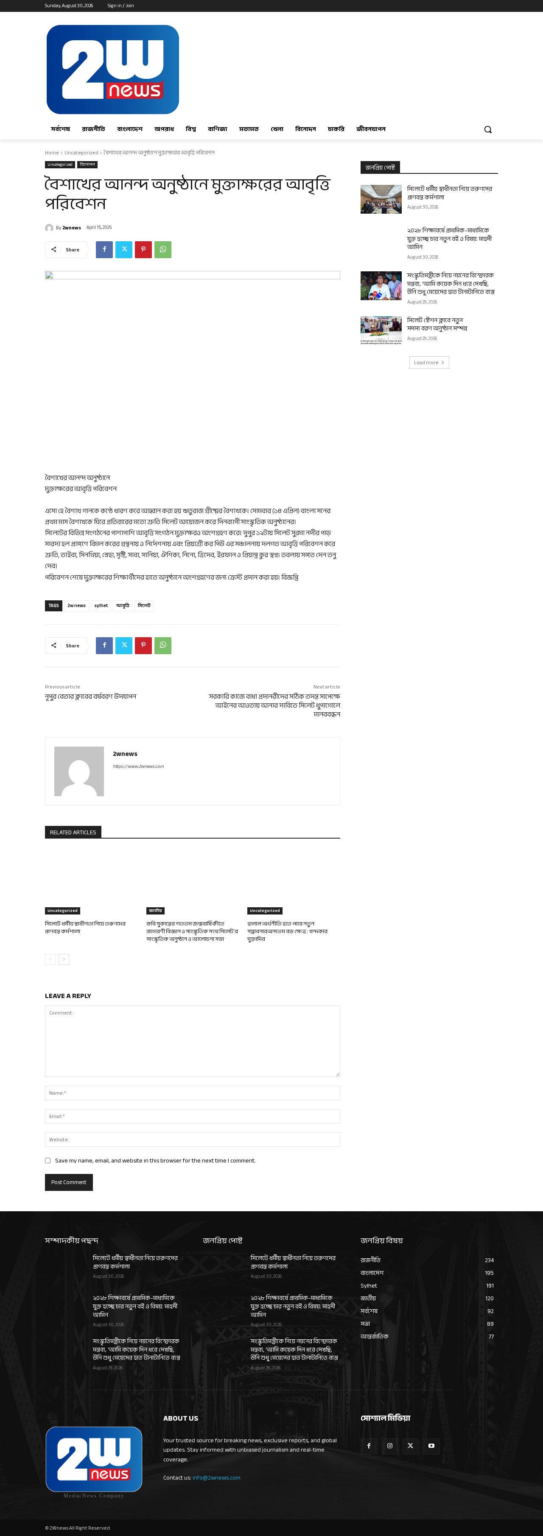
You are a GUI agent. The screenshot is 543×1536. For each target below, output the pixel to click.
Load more (426, 362)
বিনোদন (87, 164)
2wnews (71, 227)
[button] (488, 129)
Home (52, 152)
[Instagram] (389, 1446)
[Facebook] (104, 249)
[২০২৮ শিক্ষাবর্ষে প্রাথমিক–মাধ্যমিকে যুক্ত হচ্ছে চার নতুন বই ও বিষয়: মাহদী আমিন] (381, 240)
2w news (76, 605)
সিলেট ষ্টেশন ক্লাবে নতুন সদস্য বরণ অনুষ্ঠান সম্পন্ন (437, 325)
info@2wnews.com (217, 1477)
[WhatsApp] (162, 249)
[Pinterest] (143, 249)
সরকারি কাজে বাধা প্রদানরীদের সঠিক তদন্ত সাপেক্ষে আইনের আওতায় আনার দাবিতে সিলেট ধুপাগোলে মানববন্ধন (274, 705)
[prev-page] (50, 959)
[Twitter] (123, 249)
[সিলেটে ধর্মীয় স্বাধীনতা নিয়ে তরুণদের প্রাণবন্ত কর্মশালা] (91, 882)
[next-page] (64, 959)
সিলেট (144, 605)
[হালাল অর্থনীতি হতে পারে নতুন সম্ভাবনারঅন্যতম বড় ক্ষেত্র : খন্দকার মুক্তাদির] (293, 882)
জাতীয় (155, 910)
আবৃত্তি (122, 605)
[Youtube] (431, 1446)
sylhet (101, 605)
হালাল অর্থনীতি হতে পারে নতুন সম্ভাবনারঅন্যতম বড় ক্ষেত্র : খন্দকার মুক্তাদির (287, 931)
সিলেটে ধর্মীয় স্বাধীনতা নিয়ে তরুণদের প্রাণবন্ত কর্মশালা (85, 928)
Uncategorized (81, 152)
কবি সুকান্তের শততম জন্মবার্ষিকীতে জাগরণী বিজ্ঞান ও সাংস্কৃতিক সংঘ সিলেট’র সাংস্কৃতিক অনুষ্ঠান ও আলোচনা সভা (192, 931)
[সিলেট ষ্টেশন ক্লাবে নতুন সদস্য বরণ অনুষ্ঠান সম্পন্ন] (381, 330)
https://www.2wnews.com (138, 766)
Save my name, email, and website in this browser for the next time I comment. (155, 1160)
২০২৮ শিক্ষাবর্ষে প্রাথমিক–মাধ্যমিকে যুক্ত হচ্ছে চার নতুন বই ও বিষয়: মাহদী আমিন (449, 239)
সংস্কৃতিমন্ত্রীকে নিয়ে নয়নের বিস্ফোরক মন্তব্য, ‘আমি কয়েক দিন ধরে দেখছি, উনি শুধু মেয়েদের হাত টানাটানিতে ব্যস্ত (451, 284)
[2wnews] (50, 228)
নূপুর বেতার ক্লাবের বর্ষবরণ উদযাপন (90, 696)
